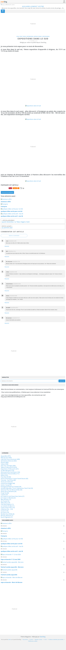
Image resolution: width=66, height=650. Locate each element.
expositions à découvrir (42, 36)
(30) (11, 490)
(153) (7, 470)
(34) (11, 487)
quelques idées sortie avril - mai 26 (12, 551)
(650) (6, 458)
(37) (6, 485)
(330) (4, 464)
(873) (6, 456)
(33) (17, 488)
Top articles (25, 639)
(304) (8, 466)
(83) (14, 478)
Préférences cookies (32, 641)
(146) (10, 472)
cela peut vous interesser (24, 36)
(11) (7, 504)
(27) (4, 495)
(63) (7, 482)
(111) (10, 474)
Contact (31, 639)
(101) (4, 475)
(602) (9, 461)
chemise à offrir (6, 528)
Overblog (42, 637)
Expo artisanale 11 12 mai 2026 (10, 559)
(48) (8, 483)
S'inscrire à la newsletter (7, 192)
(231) (10, 469)
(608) (10, 459)
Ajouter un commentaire (14, 235)
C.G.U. (45, 639)
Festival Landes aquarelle (9, 575)
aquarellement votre (33, 6)
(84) (6, 477)
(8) (7, 514)
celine (9, 639)
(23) (8, 498)
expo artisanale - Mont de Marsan (11, 582)
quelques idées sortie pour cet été (11, 544)
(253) (9, 467)
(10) (8, 507)
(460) (4, 462)
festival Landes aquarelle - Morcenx (12, 567)
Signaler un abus (38, 639)
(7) (7, 515)
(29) (8, 491)
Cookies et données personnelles (56, 639)
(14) (5, 501)
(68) (8, 480)
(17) (6, 499)
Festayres (4, 536)
